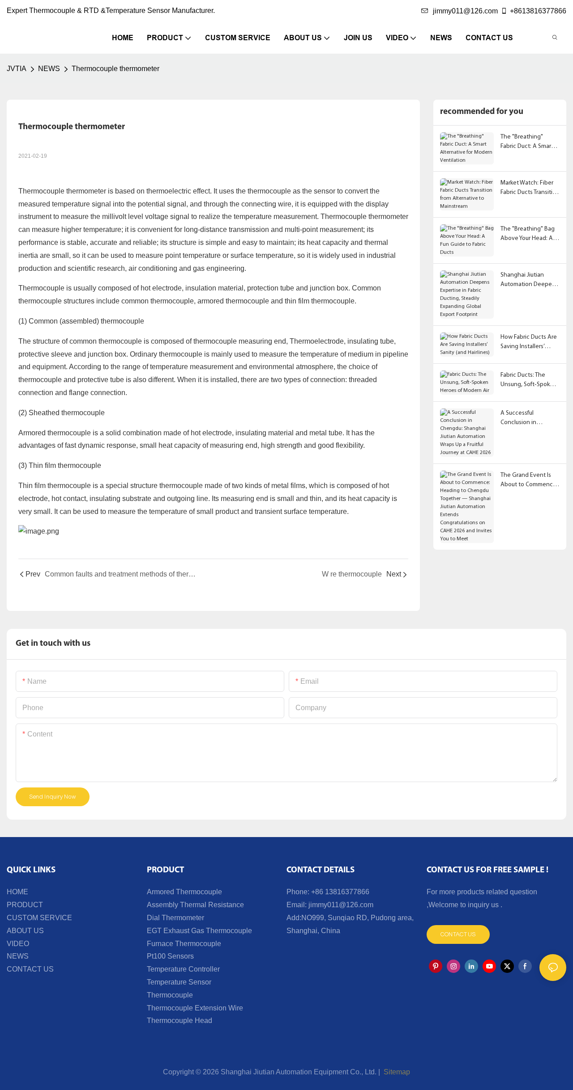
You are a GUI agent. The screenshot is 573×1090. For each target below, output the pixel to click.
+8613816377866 (538, 11)
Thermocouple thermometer (115, 68)
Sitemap (396, 1072)
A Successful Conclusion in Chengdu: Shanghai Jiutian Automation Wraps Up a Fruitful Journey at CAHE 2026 (529, 418)
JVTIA (16, 68)
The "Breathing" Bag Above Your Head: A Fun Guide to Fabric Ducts (527, 234)
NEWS (49, 68)
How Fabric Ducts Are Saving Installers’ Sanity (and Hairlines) (528, 342)
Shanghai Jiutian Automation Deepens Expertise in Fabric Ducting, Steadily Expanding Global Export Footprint (529, 280)
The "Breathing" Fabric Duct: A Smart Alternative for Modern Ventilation (526, 142)
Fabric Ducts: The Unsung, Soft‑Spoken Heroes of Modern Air (528, 380)
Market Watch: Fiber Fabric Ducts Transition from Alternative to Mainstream (530, 188)
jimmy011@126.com (465, 11)
